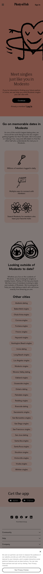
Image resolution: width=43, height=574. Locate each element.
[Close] (40, 551)
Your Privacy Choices (21, 570)
